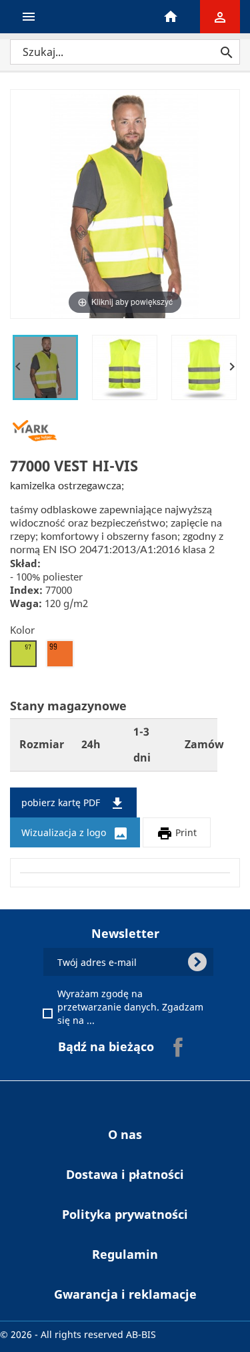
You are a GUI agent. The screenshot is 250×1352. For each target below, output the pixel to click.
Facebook (178, 1047)
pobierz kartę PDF (73, 803)
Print (177, 833)
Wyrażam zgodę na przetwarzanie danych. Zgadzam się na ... (132, 1007)
